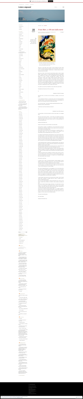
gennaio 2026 (20, 115)
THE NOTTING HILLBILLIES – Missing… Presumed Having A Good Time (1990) (22, 306)
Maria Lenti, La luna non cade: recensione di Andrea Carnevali (32, 386)
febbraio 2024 (20, 140)
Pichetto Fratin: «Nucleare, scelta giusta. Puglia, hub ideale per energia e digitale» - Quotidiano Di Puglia (22, 261)
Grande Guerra (34, 42)
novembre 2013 (21, 222)
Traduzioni (20, 96)
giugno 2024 (20, 136)
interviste (20, 50)
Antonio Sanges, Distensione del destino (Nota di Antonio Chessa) (32, 393)
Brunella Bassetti (21, 38)
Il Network (27, 4)
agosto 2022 (20, 159)
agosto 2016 (20, 187)
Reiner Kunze (20, 80)
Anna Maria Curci (21, 4)
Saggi (19, 87)
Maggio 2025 (20, 124)
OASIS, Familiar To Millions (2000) (23, 297)
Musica (20, 64)
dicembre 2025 (21, 117)
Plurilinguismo (20, 71)
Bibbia (35, 39)
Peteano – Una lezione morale (22, 328)
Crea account (20, 237)
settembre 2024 (21, 133)
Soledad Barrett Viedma (22, 322)
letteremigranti (43, 32)
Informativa (32, 4)
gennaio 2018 (20, 178)
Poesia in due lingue (21, 74)
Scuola (20, 90)
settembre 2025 (21, 118)
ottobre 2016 (20, 184)
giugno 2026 (20, 114)
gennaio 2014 (20, 219)
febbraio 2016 (20, 194)
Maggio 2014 (20, 213)
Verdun (35, 43)
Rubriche (20, 86)
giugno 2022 (20, 162)
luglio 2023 (20, 149)
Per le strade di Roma (21, 68)
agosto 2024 (20, 134)
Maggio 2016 (20, 191)
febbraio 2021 (20, 168)
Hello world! (20, 291)
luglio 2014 (20, 210)
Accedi (20, 238)
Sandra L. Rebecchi (21, 89)
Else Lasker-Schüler (32, 41)
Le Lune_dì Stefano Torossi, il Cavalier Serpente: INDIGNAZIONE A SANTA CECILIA (22, 360)
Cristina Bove (20, 41)
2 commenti (62, 32)
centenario (35, 40)
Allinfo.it (21, 245)
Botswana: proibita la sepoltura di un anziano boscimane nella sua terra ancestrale (23, 368)
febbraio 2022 (20, 165)
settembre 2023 (21, 146)
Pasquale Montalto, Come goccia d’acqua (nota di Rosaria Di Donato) (32, 392)
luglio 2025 (20, 121)
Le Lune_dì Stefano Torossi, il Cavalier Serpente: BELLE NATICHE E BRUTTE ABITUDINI (22, 355)
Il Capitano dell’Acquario (22, 340)
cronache (20, 44)
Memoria (20, 61)
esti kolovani (22, 278)
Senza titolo (20, 318)
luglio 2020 (20, 171)
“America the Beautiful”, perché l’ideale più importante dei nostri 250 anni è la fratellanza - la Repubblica (22, 258)
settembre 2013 (21, 225)
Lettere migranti (24, 7)
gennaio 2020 (20, 174)
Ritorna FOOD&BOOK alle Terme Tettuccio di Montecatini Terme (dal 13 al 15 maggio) (22, 363)
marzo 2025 (20, 127)
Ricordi (20, 83)
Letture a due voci (21, 58)
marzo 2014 (20, 216)
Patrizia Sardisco (21, 67)
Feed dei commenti (21, 241)
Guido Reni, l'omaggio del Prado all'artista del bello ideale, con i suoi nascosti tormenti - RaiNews (22, 266)
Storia (20, 93)
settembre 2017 (21, 181)
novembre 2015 (21, 197)
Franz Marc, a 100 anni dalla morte (50, 30)
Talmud (31, 43)
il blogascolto (22, 293)
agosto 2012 (20, 229)
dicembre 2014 (21, 206)
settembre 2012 (21, 228)
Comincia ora (50, 1)
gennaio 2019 (20, 175)
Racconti (20, 77)
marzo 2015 (20, 203)
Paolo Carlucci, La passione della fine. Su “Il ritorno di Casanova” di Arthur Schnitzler (22, 105)
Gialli (19, 47)
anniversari (52, 32)
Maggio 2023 (20, 152)
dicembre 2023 (21, 143)
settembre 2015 (21, 200)
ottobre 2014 (20, 207)
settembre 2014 (21, 209)
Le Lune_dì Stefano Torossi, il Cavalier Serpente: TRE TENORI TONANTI (22, 345)
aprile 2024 (20, 137)
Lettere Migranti (22, 375)
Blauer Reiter (31, 40)
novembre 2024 (21, 130)
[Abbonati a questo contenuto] (19, 245)
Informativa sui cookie (20, 397)
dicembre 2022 (21, 156)
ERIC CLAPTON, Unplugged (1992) (23, 308)
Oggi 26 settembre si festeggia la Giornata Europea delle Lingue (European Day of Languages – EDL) (22, 284)
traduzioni (33, 43)
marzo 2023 (20, 153)
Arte (55, 32)
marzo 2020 (20, 172)
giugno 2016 (20, 190)
